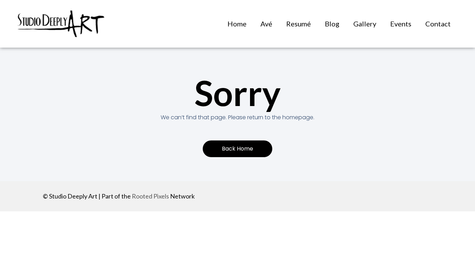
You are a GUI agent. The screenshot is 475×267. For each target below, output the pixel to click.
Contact (438, 23)
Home (237, 23)
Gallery (364, 23)
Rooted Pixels (150, 196)
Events (400, 23)
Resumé (298, 23)
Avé (266, 23)
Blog (332, 23)
